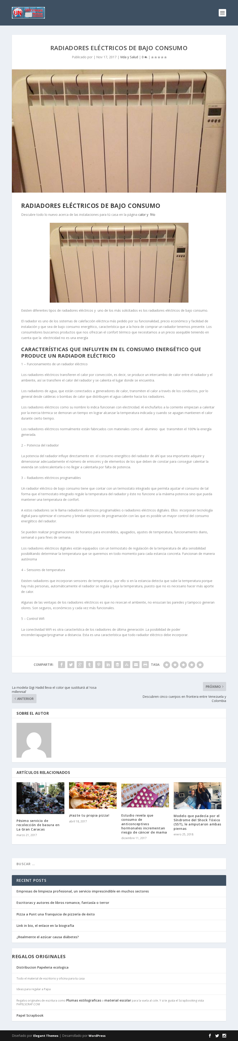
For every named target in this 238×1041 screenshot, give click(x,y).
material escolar (117, 1000)
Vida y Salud (129, 57)
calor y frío (147, 214)
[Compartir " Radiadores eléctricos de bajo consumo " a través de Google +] (80, 664)
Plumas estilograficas (83, 1000)
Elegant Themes (45, 1036)
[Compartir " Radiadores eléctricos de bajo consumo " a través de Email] (136, 664)
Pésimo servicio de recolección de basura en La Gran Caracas (38, 824)
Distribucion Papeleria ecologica (43, 967)
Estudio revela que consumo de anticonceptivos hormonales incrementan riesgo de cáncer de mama (144, 823)
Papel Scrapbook (30, 1015)
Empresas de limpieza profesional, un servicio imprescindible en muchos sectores (83, 891)
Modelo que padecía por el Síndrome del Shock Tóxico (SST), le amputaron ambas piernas (197, 822)
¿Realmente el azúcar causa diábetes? (48, 937)
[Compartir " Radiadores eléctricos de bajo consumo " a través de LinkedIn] (108, 664)
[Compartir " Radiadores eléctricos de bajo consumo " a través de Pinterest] (98, 664)
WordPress (97, 1036)
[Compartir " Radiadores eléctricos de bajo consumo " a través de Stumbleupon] (126, 664)
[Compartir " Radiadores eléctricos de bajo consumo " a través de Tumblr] (89, 664)
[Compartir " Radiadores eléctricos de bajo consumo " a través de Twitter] (71, 664)
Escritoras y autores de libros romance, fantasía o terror (63, 902)
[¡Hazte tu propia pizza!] (93, 795)
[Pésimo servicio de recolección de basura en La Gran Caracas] (40, 798)
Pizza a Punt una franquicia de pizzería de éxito (56, 914)
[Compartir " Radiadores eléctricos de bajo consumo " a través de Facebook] (61, 664)
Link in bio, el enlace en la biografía (45, 925)
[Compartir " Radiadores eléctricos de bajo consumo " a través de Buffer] (117, 664)
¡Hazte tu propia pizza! (89, 815)
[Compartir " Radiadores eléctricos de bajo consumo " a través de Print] (145, 664)
